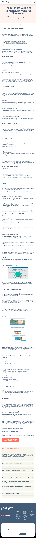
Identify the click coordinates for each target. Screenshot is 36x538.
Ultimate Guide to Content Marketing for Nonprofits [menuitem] (25, 511)
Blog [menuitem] (16, 520)
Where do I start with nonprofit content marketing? (12, 496)
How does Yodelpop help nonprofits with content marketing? (14, 489)
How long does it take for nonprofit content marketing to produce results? (16, 486)
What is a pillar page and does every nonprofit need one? (13, 470)
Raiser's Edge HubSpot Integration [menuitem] (32, 510)
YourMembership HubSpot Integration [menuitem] (32, 514)
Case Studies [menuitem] (17, 518)
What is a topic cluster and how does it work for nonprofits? (14, 467)
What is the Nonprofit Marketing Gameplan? (11, 493)
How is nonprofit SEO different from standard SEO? (12, 474)
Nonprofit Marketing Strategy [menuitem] (24, 520)
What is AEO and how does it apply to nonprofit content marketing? (15, 477)
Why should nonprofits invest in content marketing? (12, 460)
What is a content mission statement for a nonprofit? (12, 463)
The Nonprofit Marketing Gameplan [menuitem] (18, 510)
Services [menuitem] (16, 507)
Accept (23, 534)
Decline (30, 534)
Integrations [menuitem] (31, 507)
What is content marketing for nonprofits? (10, 448)
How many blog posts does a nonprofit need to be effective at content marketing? (16, 482)
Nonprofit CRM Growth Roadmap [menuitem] (25, 516)
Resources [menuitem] (24, 507)
